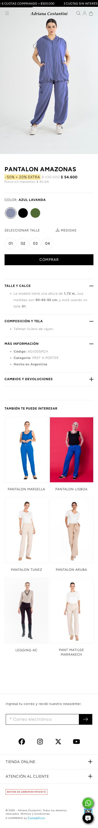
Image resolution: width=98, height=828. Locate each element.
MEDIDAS (69, 230)
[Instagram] (40, 743)
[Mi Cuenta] (84, 14)
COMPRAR (49, 259)
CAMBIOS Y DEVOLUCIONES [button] (29, 379)
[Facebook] (22, 743)
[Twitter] (58, 743)
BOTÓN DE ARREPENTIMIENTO (26, 791)
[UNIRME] (85, 719)
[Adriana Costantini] (49, 14)
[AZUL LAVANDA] (10, 213)
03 (35, 243)
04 (47, 243)
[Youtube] (76, 743)
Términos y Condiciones (35, 813)
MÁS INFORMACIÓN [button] (22, 344)
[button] (7, 14)
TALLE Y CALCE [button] (18, 286)
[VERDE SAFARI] (35, 213)
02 (23, 243)
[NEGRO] (23, 213)
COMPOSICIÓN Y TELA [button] (24, 321)
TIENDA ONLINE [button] (20, 762)
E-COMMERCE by (16, 818)
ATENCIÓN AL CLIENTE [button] (27, 776)
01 (11, 243)
